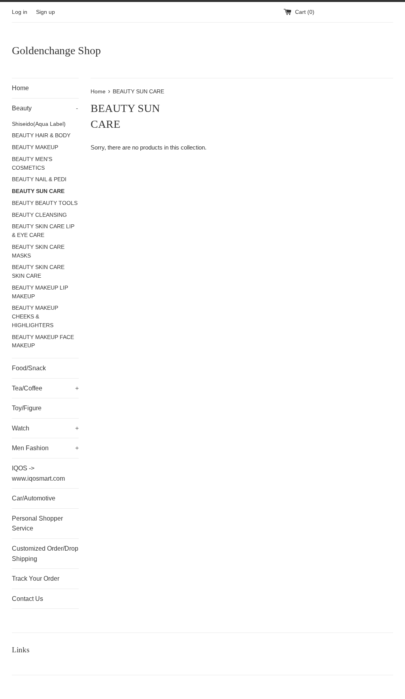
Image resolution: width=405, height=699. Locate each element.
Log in (19, 12)
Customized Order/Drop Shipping (45, 553)
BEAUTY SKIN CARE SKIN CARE (38, 271)
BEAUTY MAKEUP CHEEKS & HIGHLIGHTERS (35, 316)
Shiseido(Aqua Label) (39, 124)
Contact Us (27, 598)
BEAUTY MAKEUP (35, 147)
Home (20, 88)
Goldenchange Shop (56, 50)
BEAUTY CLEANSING (39, 215)
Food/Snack (29, 368)
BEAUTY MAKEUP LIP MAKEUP (40, 292)
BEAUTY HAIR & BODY (41, 135)
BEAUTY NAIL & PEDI (39, 179)
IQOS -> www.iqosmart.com (38, 473)
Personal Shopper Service (37, 523)
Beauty (45, 108)
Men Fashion (45, 448)
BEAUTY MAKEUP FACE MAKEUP (43, 341)
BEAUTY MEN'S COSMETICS (32, 163)
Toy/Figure (27, 408)
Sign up (45, 12)
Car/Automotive (33, 498)
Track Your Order (35, 578)
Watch (45, 428)
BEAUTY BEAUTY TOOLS (45, 203)
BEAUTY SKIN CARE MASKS (38, 251)
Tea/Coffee (45, 388)
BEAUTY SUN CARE (38, 191)
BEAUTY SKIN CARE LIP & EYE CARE (43, 231)
